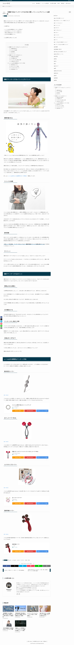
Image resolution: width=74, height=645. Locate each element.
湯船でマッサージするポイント (15, 55)
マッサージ (22, 560)
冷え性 (26, 560)
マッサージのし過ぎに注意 (16, 59)
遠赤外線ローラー (14, 69)
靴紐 (56, 80)
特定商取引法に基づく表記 (37, 641)
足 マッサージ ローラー (17, 497)
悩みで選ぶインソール (59, 54)
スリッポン (57, 34)
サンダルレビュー (58, 30)
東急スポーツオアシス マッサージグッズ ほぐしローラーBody (25, 451)
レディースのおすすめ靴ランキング (61, 44)
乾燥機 (56, 46)
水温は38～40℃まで (15, 61)
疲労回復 (13, 51)
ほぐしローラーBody (15, 66)
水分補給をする (14, 58)
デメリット (13, 53)
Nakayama (8, 589)
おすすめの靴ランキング (59, 18)
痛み (56, 58)
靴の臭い (56, 73)
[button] (7, 566)
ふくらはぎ (14, 560)
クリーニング (57, 25)
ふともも (18, 560)
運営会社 (44, 641)
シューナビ (6, 3)
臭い (56, 61)
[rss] (69, 0)
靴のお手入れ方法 (58, 70)
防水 (29, 560)
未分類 (56, 56)
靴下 (56, 75)
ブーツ (56, 39)
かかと (10, 560)
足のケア (5, 560)
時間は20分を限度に (15, 56)
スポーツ (56, 32)
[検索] (70, 0)
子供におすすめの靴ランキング (60, 51)
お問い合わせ (30, 641)
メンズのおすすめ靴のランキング (61, 42)
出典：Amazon (6, 395)
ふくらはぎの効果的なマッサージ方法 (17, 63)
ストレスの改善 (14, 50)
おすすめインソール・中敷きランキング (62, 20)
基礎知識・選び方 (58, 49)
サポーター (57, 27)
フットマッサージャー (59, 37)
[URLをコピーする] (47, 566)
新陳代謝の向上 (14, 48)
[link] (17, 594)
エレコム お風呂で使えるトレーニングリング (21, 404)
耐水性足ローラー (14, 64)
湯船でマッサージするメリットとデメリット (18, 47)
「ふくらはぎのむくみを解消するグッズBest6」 (17, 175)
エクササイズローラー (15, 67)
